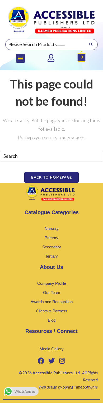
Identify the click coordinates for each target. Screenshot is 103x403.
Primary (51, 237)
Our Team (51, 292)
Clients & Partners (51, 311)
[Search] (90, 44)
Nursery (52, 228)
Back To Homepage (51, 177)
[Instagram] (62, 360)
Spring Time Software (80, 387)
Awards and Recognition (52, 301)
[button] (20, 58)
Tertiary (51, 256)
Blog (51, 320)
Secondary (51, 247)
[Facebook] (41, 360)
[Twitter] (51, 360)
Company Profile (51, 283)
